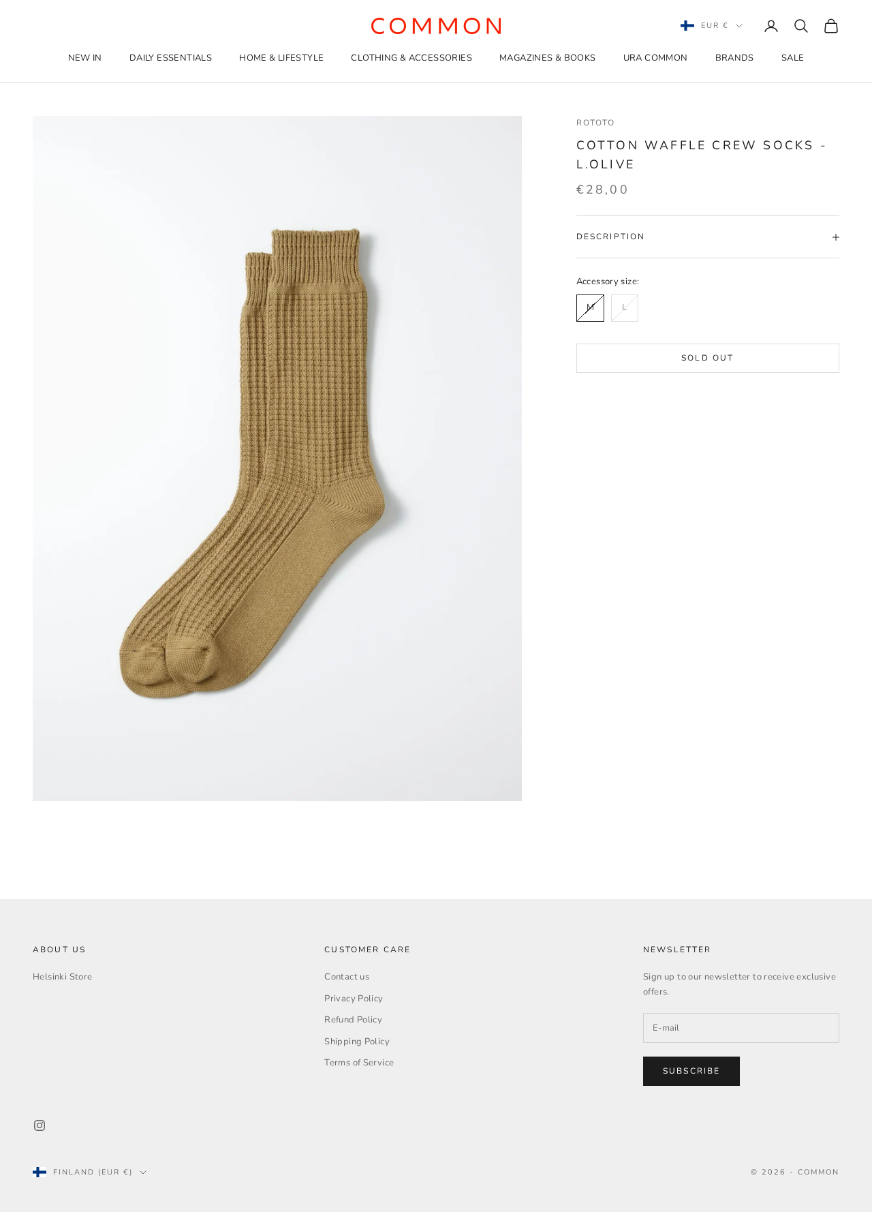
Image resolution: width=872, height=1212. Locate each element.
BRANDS (734, 58)
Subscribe (691, 1070)
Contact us (346, 977)
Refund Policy (353, 1020)
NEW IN (85, 58)
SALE (793, 58)
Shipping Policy (357, 1041)
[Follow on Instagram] (39, 1125)
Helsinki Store (62, 977)
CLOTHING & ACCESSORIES (411, 58)
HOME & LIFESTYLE (281, 58)
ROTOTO (596, 122)
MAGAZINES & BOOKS (547, 58)
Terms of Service (359, 1063)
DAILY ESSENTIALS (170, 58)
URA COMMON (655, 58)
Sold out (707, 357)
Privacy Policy (353, 999)
